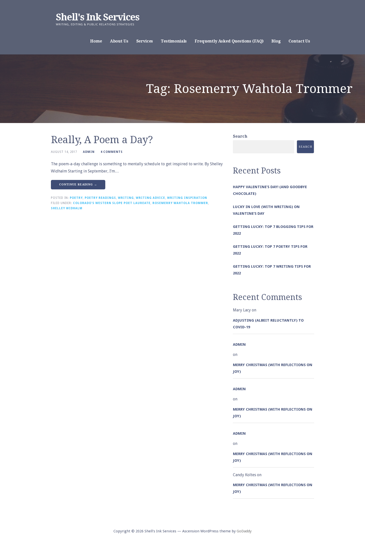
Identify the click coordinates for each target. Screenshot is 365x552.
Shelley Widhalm (66, 208)
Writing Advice (150, 198)
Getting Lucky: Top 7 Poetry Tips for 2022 (270, 249)
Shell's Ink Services (97, 17)
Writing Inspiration (187, 198)
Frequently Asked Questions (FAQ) (229, 41)
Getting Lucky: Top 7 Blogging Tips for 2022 (273, 230)
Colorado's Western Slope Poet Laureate (111, 203)
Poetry (76, 198)
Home (96, 41)
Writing (126, 198)
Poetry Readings (100, 198)
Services (144, 41)
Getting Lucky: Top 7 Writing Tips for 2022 (272, 269)
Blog (275, 41)
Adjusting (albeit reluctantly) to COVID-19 (268, 323)
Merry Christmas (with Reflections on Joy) (272, 368)
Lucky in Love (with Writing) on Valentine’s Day (266, 210)
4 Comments (112, 152)
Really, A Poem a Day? (102, 140)
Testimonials (174, 41)
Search (240, 136)
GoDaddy (244, 531)
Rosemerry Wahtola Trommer (180, 203)
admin (89, 152)
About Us (119, 41)
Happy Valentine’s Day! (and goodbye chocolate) (270, 190)
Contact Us (299, 41)
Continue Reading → (78, 184)
